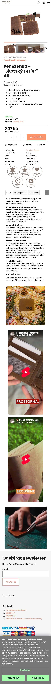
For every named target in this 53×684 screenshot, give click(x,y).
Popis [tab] (8, 193)
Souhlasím (38, 677)
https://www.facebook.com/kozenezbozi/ (24, 619)
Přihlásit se (11, 582)
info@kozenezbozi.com (16, 610)
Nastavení (25, 670)
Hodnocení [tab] (34, 193)
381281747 (10, 613)
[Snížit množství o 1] (11, 137)
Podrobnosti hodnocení (15, 60)
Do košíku (38, 137)
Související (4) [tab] (20, 193)
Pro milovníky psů (33, 150)
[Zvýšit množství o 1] (23, 137)
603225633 (10, 616)
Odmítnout (13, 677)
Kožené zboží (18, 121)
